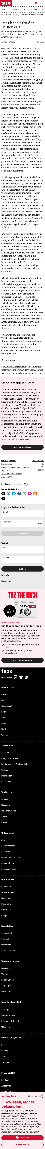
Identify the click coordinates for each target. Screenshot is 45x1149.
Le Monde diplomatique (11, 1021)
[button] (42, 3)
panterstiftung (7, 863)
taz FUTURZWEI (8, 1015)
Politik (4, 694)
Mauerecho (6, 904)
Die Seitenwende (8, 811)
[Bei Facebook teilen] (19, 493)
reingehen (5, 916)
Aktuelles (5, 799)
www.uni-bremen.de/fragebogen (23, 370)
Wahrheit (5, 735)
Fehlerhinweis (17, 484)
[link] (7, 10)
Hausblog (5, 805)
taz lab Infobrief (8, 951)
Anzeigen (5, 1062)
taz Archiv (5, 1027)
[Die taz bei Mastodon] (15, 678)
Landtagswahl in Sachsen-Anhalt (15, 764)
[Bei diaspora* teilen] (30, 493)
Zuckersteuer (7, 753)
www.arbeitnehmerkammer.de (16, 373)
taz (7, 671)
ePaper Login (7, 1092)
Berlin (3, 723)
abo (3, 840)
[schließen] (41, 1096)
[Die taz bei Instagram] (26, 678)
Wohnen (4, 770)
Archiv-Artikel (13, 15)
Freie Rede (6, 910)
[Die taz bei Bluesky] (21, 678)
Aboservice (6, 1086)
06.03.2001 (40, 461)
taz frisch (5, 939)
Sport (3, 718)
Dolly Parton (6, 776)
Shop (3, 1056)
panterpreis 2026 (8, 869)
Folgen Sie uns (6, 677)
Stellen (4, 817)
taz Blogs (5, 1010)
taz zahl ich (6, 852)
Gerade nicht (32, 1096)
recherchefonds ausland (11, 857)
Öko (3, 700)
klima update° (7, 898)
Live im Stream (7, 980)
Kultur (4, 712)
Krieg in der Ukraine (9, 758)
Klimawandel (6, 781)
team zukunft (6, 933)
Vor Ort (4, 974)
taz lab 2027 (6, 991)
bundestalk (6, 887)
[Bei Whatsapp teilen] (24, 493)
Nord (3, 729)
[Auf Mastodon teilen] (8, 493)
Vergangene (6, 986)
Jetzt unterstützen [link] (23, 447)
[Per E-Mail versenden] (3, 493)
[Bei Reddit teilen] (35, 493)
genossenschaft (8, 846)
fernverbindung (8, 892)
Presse (4, 822)
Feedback (5, 1080)
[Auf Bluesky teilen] (14, 493)
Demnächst (6, 968)
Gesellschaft (6, 706)
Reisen (4, 1045)
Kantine (4, 1051)
